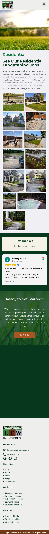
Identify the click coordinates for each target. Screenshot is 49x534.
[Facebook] (10, 458)
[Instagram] (15, 458)
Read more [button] (9, 281)
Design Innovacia (40, 533)
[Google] (5, 458)
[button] (44, 4)
